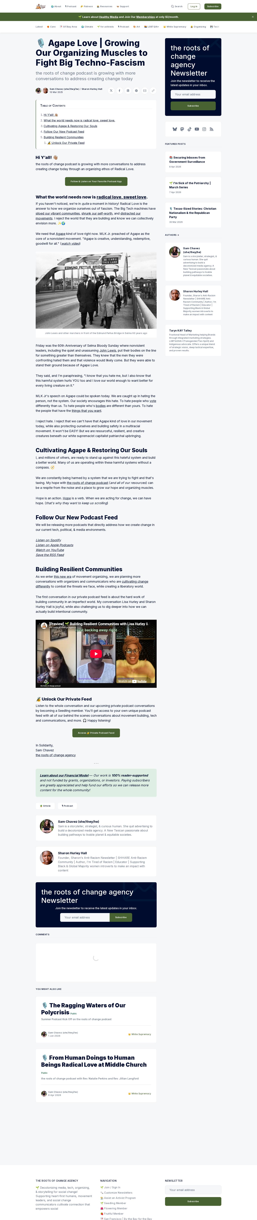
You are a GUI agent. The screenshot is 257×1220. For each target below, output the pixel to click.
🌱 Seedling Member (113, 1203)
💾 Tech (214, 26)
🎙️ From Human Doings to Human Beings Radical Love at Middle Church (94, 1061)
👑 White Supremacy (174, 26)
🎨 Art (136, 26)
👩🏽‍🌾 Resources (104, 6)
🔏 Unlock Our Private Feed (65, 143)
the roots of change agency (56, 755)
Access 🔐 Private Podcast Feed (96, 733)
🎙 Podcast (70, 6)
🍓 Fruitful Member (112, 1213)
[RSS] (211, 129)
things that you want (86, 411)
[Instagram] (204, 129)
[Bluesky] (174, 129)
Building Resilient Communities (64, 137)
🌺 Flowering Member (113, 1208)
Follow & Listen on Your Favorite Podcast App (96, 181)
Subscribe (213, 6)
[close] (253, 17)
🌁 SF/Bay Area (68, 26)
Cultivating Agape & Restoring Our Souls (70, 126)
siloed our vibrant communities (58, 213)
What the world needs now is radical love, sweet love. (79, 120)
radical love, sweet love (121, 197)
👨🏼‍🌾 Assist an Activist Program (118, 1197)
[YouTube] (196, 129)
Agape (60, 234)
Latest (39, 26)
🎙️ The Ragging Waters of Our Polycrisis (83, 1009)
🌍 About (56, 6)
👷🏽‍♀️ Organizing (198, 26)
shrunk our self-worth (96, 213)
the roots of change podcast (87, 483)
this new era (62, 576)
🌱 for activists (105, 26)
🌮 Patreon (87, 6)
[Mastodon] (182, 129)
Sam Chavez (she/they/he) (64, 89)
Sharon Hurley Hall (92, 89)
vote (153, 401)
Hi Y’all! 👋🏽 (51, 115)
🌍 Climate (87, 26)
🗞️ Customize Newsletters (116, 1192)
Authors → (172, 235)
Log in (194, 6)
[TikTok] (189, 129)
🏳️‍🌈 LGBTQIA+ (151, 26)
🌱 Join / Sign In (110, 1187)
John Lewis (107, 350)
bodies (101, 406)
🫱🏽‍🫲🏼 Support (123, 6)
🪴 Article (45, 806)
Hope (67, 498)
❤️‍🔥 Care (51, 26)
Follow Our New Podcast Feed (64, 131)
